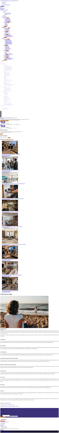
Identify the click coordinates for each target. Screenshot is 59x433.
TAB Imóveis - (2, 6)
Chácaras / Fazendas (7, 55)
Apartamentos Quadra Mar (8, 43)
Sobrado (6, 24)
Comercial (5, 50)
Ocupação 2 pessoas (7, 18)
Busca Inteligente (2, 132)
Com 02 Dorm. (7, 29)
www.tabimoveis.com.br (7, 432)
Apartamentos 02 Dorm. (8, 40)
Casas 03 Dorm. (7, 47)
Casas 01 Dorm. (7, 46)
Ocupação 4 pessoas (7, 19)
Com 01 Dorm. (7, 28)
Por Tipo (5, 31)
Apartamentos (7, 32)
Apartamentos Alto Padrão (8, 42)
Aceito (7, 120)
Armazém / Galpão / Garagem (9, 54)
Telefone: (1, 416)
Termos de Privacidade (3, 120)
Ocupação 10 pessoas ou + (8, 21)
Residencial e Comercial (8, 53)
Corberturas (6, 44)
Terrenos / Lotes (7, 56)
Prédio (6, 52)
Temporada (5, 17)
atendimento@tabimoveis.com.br (4, 421)
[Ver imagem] (24, 327)
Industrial (6, 25)
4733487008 (3, 3)
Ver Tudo (8, 17)
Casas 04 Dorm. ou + (8, 48)
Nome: (1, 415)
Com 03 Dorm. (7, 30)
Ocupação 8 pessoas (7, 20)
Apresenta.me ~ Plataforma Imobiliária (5, 431)
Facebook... (1, 412)
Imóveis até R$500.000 (8, 35)
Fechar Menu (5, 26)
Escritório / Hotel (7, 51)
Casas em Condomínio (8, 33)
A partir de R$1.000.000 (8, 36)
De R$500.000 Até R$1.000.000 (9, 58)
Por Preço (5, 34)
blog (4, 404)
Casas (6, 23)
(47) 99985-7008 (2, 424)
